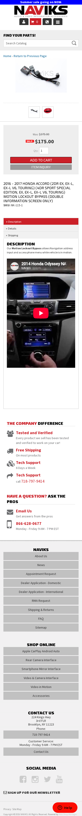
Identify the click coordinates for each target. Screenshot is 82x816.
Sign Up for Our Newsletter (34, 792)
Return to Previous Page (30, 56)
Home (7, 56)
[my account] (23, 21)
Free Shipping (28, 450)
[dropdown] (57, 21)
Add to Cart (41, 160)
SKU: (7, 205)
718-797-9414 (32, 481)
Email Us (24, 511)
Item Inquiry (41, 167)
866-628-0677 (28, 523)
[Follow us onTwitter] (44, 779)
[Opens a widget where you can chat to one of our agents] (64, 808)
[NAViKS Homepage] (41, 12)
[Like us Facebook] (20, 779)
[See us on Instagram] (32, 779)
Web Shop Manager (68, 814)
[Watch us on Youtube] (57, 779)
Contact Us (41, 752)
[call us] (47, 21)
